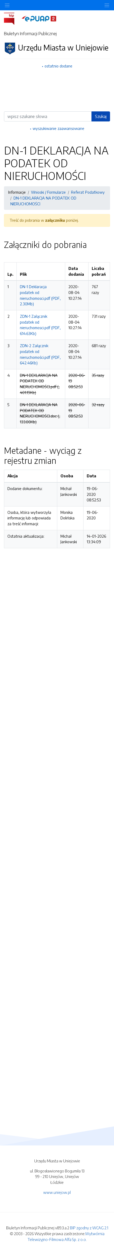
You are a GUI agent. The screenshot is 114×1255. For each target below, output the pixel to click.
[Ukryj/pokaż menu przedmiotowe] (7, 5)
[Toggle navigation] (107, 5)
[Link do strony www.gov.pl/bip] (12, 18)
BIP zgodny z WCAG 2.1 (89, 1227)
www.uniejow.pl (57, 1192)
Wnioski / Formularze (48, 192)
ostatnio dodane (58, 66)
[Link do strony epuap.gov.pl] (39, 18)
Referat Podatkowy (88, 192)
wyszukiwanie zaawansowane (58, 128)
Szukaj (101, 116)
